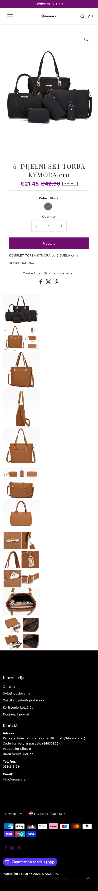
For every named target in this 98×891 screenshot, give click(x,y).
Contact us (31, 273)
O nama (9, 686)
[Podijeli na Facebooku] (41, 283)
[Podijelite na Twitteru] (49, 283)
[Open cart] (90, 16)
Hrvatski (12, 813)
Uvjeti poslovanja (16, 693)
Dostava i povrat (16, 714)
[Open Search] (82, 16)
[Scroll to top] (88, 881)
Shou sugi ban (73, 879)
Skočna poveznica (58, 273)
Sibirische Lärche (47, 879)
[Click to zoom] (86, 39)
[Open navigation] (15, 16)
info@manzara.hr (16, 779)
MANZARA (50, 874)
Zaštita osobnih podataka (23, 700)
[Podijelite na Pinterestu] (57, 283)
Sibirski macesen (17, 879)
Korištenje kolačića (18, 707)
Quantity (49, 216)
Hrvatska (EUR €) (48, 813)
